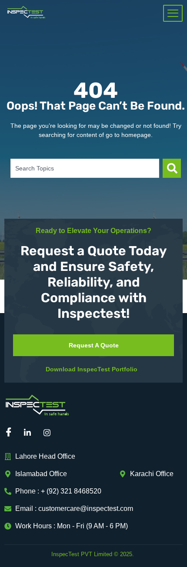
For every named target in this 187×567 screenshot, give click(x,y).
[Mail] (69, 432)
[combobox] (85, 168)
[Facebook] (10, 432)
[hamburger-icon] (173, 13)
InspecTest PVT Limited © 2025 (91, 554)
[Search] (172, 168)
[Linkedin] (30, 432)
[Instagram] (50, 432)
